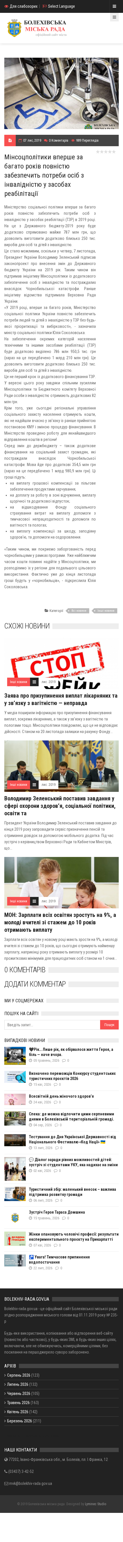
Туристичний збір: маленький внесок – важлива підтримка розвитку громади (72, 1192)
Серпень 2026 (18, 1375)
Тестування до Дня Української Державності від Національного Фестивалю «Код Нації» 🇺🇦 (72, 1139)
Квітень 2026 (17, 1412)
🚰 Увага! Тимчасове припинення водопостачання (59, 1259)
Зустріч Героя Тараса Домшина (57, 1212)
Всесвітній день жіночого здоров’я (61, 1096)
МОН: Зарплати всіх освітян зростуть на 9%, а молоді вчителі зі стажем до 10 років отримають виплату (60, 922)
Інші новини (106, 611)
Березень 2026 (19, 1421)
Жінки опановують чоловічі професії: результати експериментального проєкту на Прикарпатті (74, 1237)
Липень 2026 (17, 1384)
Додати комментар (35, 984)
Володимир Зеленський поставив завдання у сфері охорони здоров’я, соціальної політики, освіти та (60, 806)
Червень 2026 (18, 1393)
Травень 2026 (18, 1402)
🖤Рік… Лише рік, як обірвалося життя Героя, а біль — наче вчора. (71, 1052)
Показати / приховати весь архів (31, 1436)
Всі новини (79, 611)
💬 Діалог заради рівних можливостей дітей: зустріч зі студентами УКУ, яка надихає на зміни (73, 1162)
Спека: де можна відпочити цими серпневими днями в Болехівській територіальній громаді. (71, 1116)
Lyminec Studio (95, 1504)
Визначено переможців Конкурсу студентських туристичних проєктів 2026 (72, 1076)
